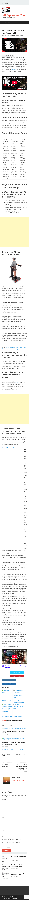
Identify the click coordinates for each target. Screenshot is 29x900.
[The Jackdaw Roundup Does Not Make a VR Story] (6, 856)
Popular (5, 853)
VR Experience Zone (14, 15)
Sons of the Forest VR (16, 720)
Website (4, 830)
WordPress (9, 898)
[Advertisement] (14, 232)
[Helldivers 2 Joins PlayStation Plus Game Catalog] (14, 729)
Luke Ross (13, 69)
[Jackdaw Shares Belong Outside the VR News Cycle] (14, 751)
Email (3, 823)
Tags (18, 853)
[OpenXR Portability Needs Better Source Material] (6, 865)
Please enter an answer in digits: (11, 842)
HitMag (15, 898)
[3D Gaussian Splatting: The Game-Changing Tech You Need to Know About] (14, 739)
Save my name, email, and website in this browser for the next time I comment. (13, 839)
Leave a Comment (19, 35)
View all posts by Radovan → (19, 780)
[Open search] (26, 22)
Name (3, 817)
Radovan (13, 35)
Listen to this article (8, 55)
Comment (4, 799)
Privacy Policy (5, 889)
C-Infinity (17, 382)
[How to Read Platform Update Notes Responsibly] (6, 873)
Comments (12, 853)
